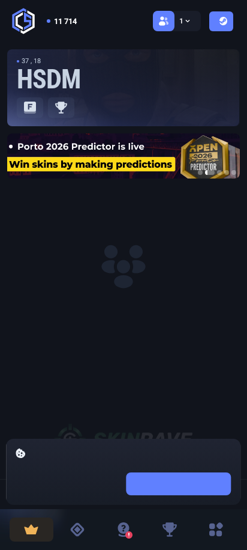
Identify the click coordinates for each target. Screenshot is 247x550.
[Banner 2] (210, 172)
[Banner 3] (219, 172)
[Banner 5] (233, 172)
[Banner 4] (226, 172)
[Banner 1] (200, 172)
